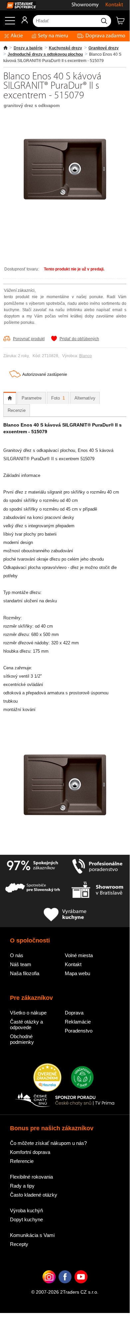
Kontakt (114, 5)
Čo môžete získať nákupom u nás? (48, 1143)
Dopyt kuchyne (26, 1219)
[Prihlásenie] (21, 22)
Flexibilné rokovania (31, 1177)
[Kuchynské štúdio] (97, 890)
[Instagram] (49, 1287)
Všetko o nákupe (28, 1013)
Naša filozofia (24, 973)
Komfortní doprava (30, 1152)
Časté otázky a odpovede (26, 1024)
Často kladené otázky (33, 1195)
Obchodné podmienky (22, 1039)
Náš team (20, 964)
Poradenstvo (78, 1031)
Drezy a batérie (28, 48)
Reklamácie (78, 1022)
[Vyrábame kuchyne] (65, 915)
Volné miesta (79, 955)
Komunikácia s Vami (32, 1235)
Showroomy (85, 5)
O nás (16, 955)
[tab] (9, 398)
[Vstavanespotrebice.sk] (18, 5)
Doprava (74, 1013)
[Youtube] (80, 1287)
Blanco (85, 356)
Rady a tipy (22, 1186)
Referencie (22, 1161)
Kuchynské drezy (65, 48)
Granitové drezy (103, 48)
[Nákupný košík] (123, 23)
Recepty (19, 1244)
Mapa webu (77, 973)
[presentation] (10, 398)
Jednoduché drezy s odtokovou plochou (45, 54)
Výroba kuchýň (26, 1210)
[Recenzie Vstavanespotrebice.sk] (47, 1078)
